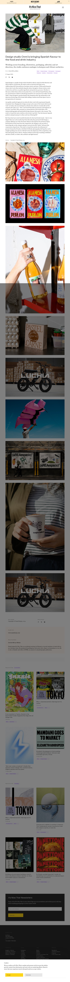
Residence (54, 950)
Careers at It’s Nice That (42, 954)
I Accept (9, 974)
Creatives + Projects (10, 951)
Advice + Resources (10, 953)
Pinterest (23, 958)
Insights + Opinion (9, 950)
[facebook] (6, 77)
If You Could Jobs (56, 954)
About (37, 950)
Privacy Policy (39, 955)
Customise (28, 974)
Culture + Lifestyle (10, 954)
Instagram (23, 950)
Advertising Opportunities (42, 958)
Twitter (22, 957)
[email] (12, 77)
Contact (38, 953)
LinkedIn (23, 953)
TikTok (22, 951)
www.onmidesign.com (14, 632)
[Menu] (63, 7)
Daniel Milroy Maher (13, 70)
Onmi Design (9, 82)
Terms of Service (40, 957)
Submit (38, 951)
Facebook (23, 955)
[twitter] (9, 77)
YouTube (23, 954)
